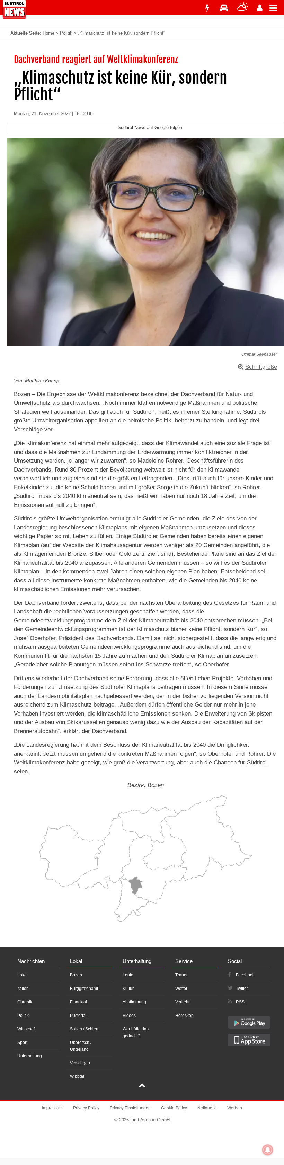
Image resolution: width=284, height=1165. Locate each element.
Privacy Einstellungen (130, 1107)
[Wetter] (242, 8)
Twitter (242, 988)
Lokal (22, 975)
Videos (129, 1015)
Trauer (181, 975)
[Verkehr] (224, 8)
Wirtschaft (26, 1029)
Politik (66, 33)
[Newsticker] (207, 8)
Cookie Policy (174, 1107)
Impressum (52, 1107)
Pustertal (78, 1015)
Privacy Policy (86, 1107)
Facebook (245, 975)
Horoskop (184, 1015)
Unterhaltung (29, 1056)
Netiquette (207, 1107)
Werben (234, 1107)
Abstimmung (134, 1002)
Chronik (24, 1002)
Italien (23, 988)
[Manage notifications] (267, 1149)
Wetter (181, 988)
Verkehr (182, 1002)
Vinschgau (80, 1063)
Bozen (76, 975)
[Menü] (276, 7)
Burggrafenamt (84, 988)
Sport (22, 1042)
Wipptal (77, 1076)
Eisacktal (78, 1002)
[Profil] (260, 8)
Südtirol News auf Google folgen (150, 127)
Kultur (128, 988)
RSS (240, 1002)
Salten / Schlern (85, 1029)
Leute (128, 975)
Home (48, 33)
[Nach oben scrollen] (142, 1086)
